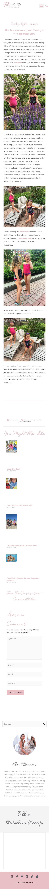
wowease (18, 63)
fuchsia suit (23, 232)
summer (39, 420)
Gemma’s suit (25, 238)
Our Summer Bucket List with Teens (22, 545)
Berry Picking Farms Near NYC (19, 505)
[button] (41, 6)
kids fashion (29, 420)
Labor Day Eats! (13, 469)
